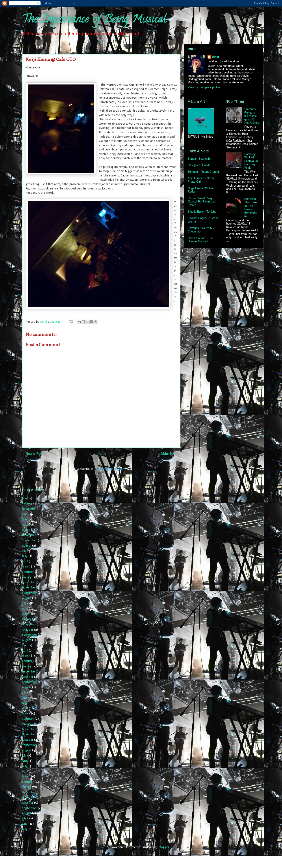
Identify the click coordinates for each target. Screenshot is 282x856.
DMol (215, 56)
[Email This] (79, 322)
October (27, 629)
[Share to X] (87, 322)
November (29, 508)
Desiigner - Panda (199, 165)
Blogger (164, 847)
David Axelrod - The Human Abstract (200, 239)
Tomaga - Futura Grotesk (204, 171)
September (29, 540)
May (25, 498)
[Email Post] (71, 321)
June (25, 514)
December (29, 582)
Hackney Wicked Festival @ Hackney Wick (251, 160)
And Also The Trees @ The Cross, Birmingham (250, 207)
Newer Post (34, 454)
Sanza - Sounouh (199, 158)
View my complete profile (204, 87)
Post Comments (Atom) (110, 468)
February (28, 503)
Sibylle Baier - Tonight (202, 211)
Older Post (169, 454)
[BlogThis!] (83, 322)
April (25, 524)
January (27, 577)
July (24, 551)
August (26, 545)
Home (102, 454)
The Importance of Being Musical (94, 20)
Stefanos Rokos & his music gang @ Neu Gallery (251, 115)
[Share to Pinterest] (96, 322)
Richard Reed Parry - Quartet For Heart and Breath (201, 202)
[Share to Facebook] (91, 322)
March (26, 529)
